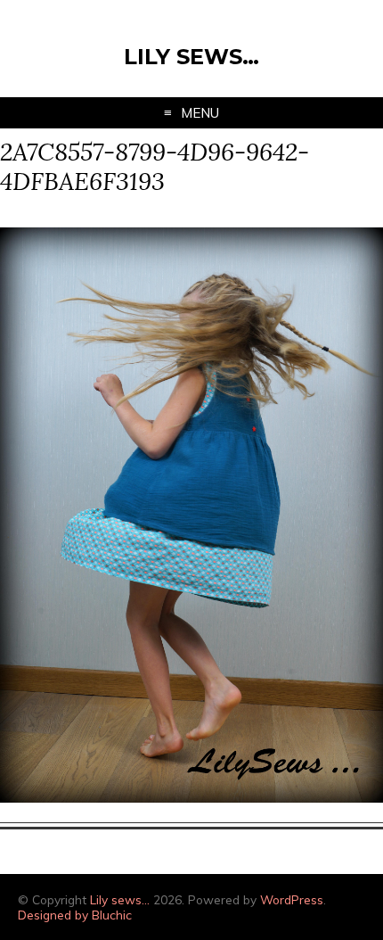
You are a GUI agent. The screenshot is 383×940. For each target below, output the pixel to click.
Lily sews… (191, 57)
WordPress (291, 899)
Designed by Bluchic (75, 914)
